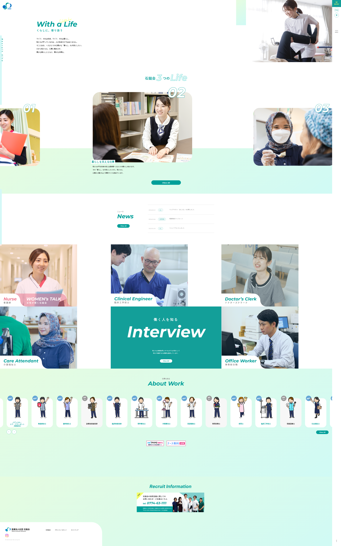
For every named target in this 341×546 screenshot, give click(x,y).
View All (166, 183)
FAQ (336, 10)
